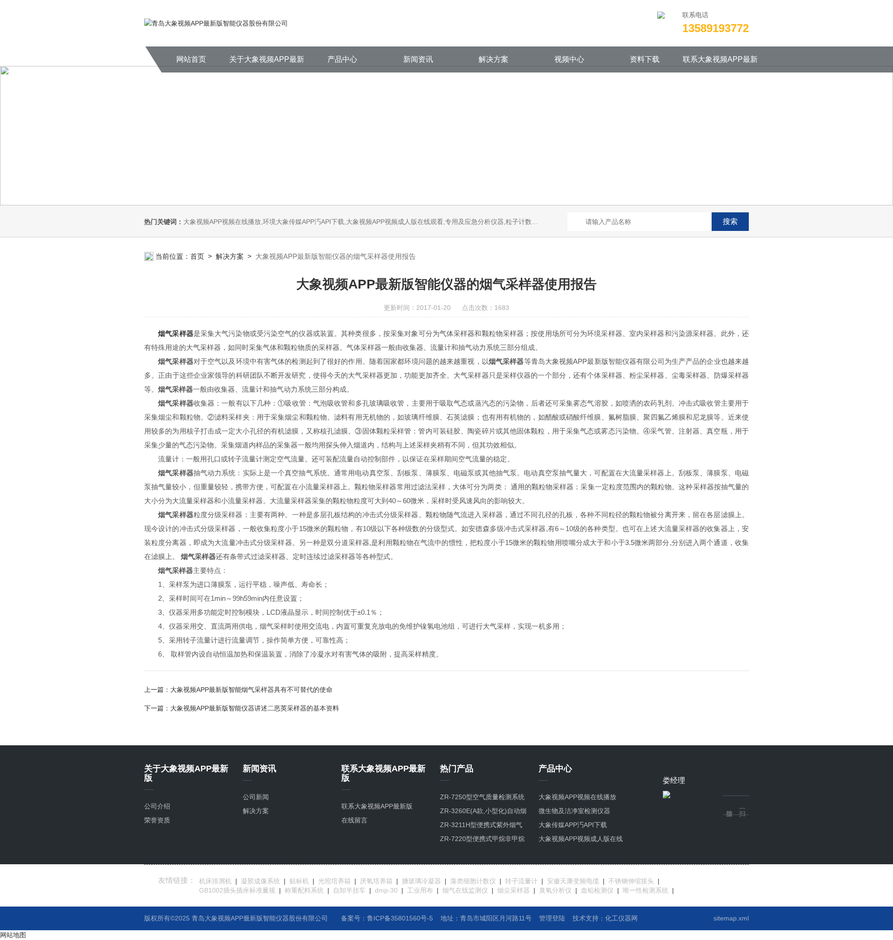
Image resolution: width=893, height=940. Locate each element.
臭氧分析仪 (555, 890)
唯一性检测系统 (645, 890)
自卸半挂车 (349, 890)
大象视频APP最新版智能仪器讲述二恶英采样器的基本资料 (254, 708)
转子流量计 (521, 881)
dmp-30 (386, 890)
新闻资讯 (418, 59)
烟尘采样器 (513, 890)
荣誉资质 (157, 820)
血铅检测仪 (597, 890)
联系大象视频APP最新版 (720, 63)
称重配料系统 (304, 890)
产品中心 (342, 59)
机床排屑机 (215, 881)
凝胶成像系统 (260, 881)
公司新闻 (256, 797)
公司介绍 (157, 806)
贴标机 (299, 881)
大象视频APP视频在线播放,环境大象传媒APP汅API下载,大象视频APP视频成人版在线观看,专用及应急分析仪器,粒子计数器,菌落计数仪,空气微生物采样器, (405, 221)
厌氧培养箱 (376, 881)
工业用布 (420, 890)
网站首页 (191, 59)
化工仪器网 (621, 918)
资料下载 (645, 59)
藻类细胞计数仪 (473, 881)
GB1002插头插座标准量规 (237, 890)
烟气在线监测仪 (465, 890)
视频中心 (569, 59)
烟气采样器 (175, 333)
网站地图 (13, 935)
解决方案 (493, 59)
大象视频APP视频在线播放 (577, 797)
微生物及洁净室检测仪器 (574, 811)
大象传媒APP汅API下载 (573, 824)
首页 (197, 256)
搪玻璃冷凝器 (421, 881)
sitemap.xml (731, 918)
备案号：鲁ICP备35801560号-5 (387, 918)
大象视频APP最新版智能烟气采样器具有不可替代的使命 (251, 689)
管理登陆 (552, 918)
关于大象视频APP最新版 (266, 63)
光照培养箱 (334, 881)
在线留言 (354, 820)
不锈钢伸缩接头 (631, 881)
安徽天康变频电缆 (573, 881)
